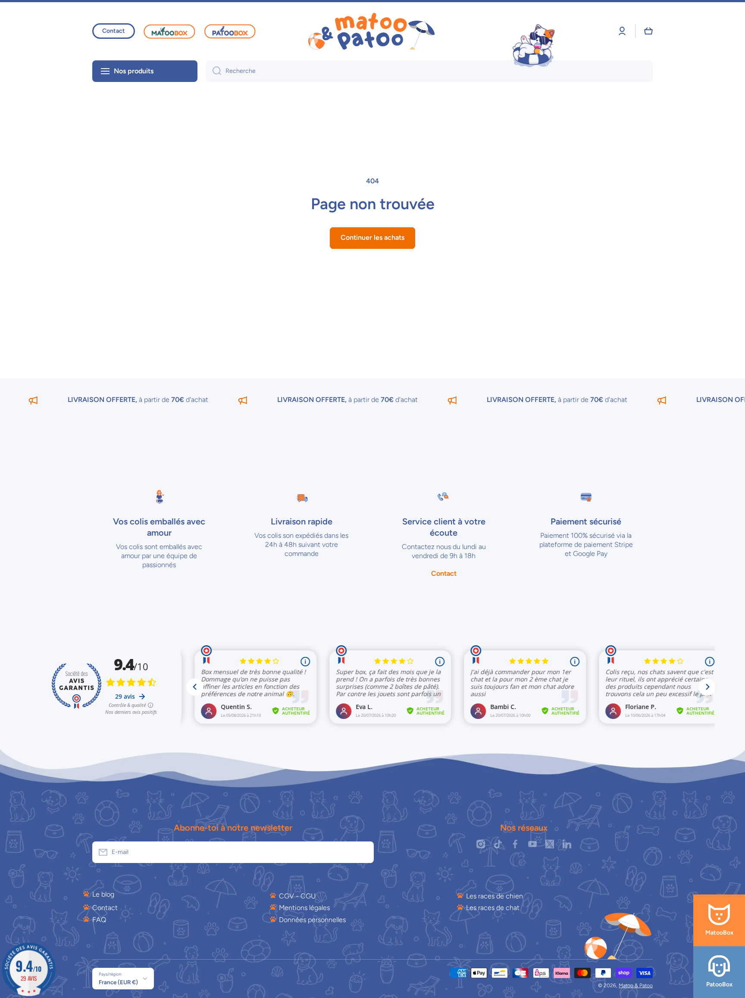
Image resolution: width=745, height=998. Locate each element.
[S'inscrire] (363, 852)
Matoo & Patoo (636, 985)
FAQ (99, 920)
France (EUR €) (118, 982)
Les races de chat (493, 908)
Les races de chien (494, 896)
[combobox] (429, 71)
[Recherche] (213, 71)
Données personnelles (312, 920)
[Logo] (372, 31)
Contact (105, 908)
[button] (648, 31)
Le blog (103, 894)
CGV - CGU (297, 896)
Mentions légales (304, 908)
